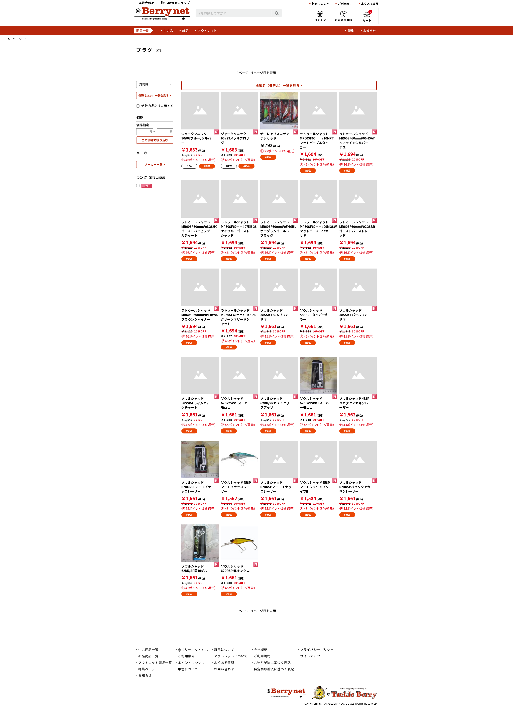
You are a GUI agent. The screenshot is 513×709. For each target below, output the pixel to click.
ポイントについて (191, 662)
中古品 (168, 30)
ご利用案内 (345, 3)
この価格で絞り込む (154, 140)
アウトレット (207, 30)
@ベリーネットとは (193, 649)
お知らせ (369, 30)
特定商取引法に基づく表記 (274, 669)
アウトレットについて (231, 656)
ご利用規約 (262, 656)
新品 (185, 30)
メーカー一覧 (154, 164)
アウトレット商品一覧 (155, 662)
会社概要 (260, 649)
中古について (188, 669)
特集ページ (146, 669)
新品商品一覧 (148, 656)
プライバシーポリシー (317, 649)
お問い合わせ (224, 669)
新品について (224, 649)
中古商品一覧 (148, 649)
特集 (351, 30)
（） (157, 178)
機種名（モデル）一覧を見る (277, 85)
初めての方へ (320, 3)
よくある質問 (370, 3)
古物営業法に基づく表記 (272, 662)
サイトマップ (310, 656)
